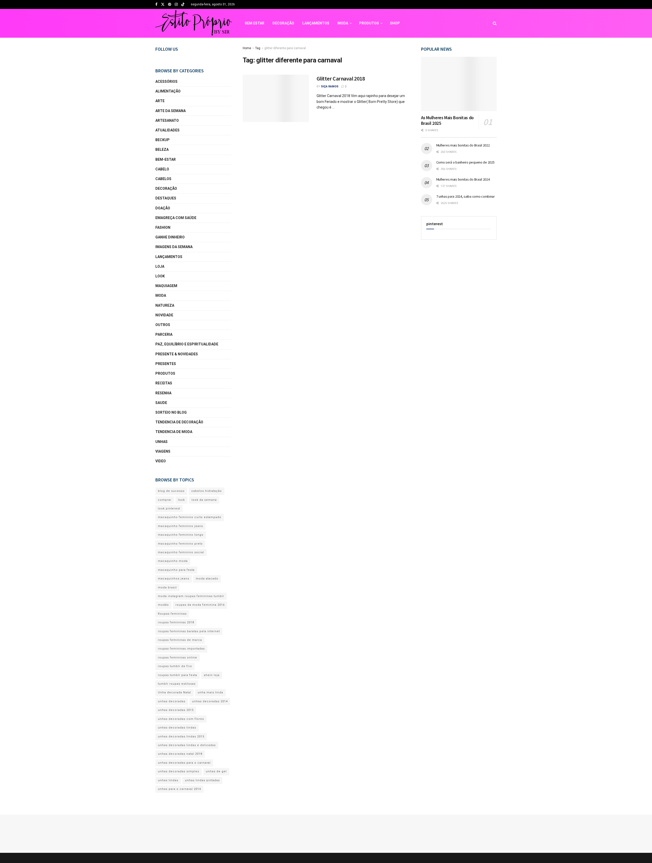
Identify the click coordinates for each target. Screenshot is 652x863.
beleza (162, 149)
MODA (342, 23)
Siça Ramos (329, 86)
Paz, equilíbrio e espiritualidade (186, 344)
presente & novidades (176, 354)
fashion (162, 227)
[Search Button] (495, 23)
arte (160, 101)
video (160, 461)
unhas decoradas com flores (181, 719)
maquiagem (166, 286)
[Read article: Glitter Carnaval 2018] (276, 98)
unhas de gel (216, 771)
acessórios (166, 81)
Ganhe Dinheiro (170, 237)
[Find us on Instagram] (176, 4)
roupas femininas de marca (180, 640)
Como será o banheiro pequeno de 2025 (465, 162)
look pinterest (169, 508)
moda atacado (207, 578)
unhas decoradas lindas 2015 (181, 736)
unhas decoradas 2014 (210, 701)
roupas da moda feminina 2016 (200, 604)
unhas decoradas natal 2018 (180, 754)
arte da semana (170, 111)
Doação (162, 208)
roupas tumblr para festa (177, 675)
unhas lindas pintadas (202, 780)
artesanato (167, 120)
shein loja (212, 675)
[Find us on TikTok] (182, 4)
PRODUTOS (369, 23)
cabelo (162, 169)
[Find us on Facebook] (156, 4)
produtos (165, 373)
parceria (163, 334)
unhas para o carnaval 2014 (179, 789)
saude (161, 403)
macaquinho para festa (176, 570)
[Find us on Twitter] (163, 4)
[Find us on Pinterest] (169, 4)
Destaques (165, 198)
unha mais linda (210, 692)
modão (163, 604)
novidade (164, 315)
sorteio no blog (171, 412)
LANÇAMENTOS (315, 23)
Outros (162, 325)
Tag (257, 48)
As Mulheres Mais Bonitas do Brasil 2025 (447, 120)
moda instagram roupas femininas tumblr (191, 596)
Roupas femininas (172, 613)
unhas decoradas (171, 701)
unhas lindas (168, 780)
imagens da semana (174, 247)
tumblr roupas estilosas (177, 683)
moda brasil (167, 587)
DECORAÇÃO (283, 23)
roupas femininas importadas (181, 648)
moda (160, 295)
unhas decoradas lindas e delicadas (187, 745)
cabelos (163, 179)
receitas (163, 383)
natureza (164, 305)
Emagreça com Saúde (175, 218)
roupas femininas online (177, 657)
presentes (165, 364)
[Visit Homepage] (193, 23)
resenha (163, 393)
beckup (162, 140)
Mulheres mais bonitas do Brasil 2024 (463, 179)
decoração (166, 188)
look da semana (204, 500)
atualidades (167, 130)
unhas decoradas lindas (177, 727)
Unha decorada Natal (174, 692)
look (160, 276)
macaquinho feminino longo (180, 534)
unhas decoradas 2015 (176, 710)
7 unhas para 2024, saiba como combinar (465, 196)
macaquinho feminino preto (180, 543)
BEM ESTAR (254, 23)
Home (247, 48)
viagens (162, 451)
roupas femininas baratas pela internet (189, 631)
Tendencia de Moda (173, 432)
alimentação (168, 91)
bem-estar (165, 159)
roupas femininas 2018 (176, 622)
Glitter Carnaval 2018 (341, 78)
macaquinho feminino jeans (180, 526)
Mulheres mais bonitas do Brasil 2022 (463, 145)
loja (159, 266)
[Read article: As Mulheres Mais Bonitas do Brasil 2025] (459, 84)
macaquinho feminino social (181, 552)
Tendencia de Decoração (179, 422)
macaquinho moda (173, 561)
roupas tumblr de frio (175, 666)
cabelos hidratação (206, 491)
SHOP (395, 23)
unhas (161, 442)
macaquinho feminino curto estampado (189, 517)
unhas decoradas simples (178, 771)
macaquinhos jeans (173, 578)
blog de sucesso (171, 491)
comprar (164, 500)
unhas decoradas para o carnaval (184, 762)
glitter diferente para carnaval (285, 48)
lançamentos (168, 257)
